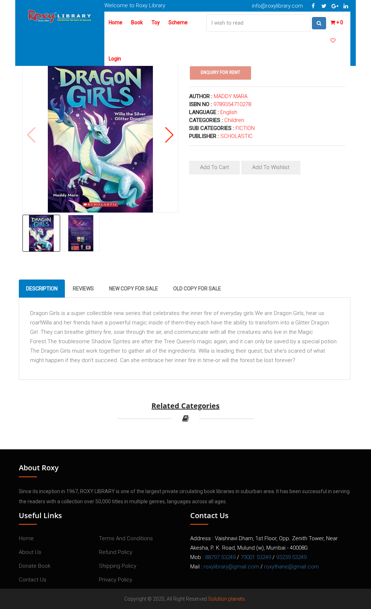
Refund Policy (115, 552)
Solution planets (226, 599)
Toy (155, 22)
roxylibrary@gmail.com (231, 566)
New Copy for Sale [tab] (133, 288)
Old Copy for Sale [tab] (197, 288)
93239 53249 (291, 557)
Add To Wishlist (270, 167)
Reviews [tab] (83, 288)
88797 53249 (220, 557)
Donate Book (34, 566)
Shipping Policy (117, 566)
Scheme (178, 22)
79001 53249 (256, 557)
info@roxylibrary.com (277, 6)
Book (137, 22)
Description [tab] (42, 288)
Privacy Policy (115, 579)
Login (115, 59)
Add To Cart (214, 167)
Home (115, 22)
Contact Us (32, 579)
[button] (169, 135)
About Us (30, 552)
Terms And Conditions (126, 538)
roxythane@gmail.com (291, 566)
